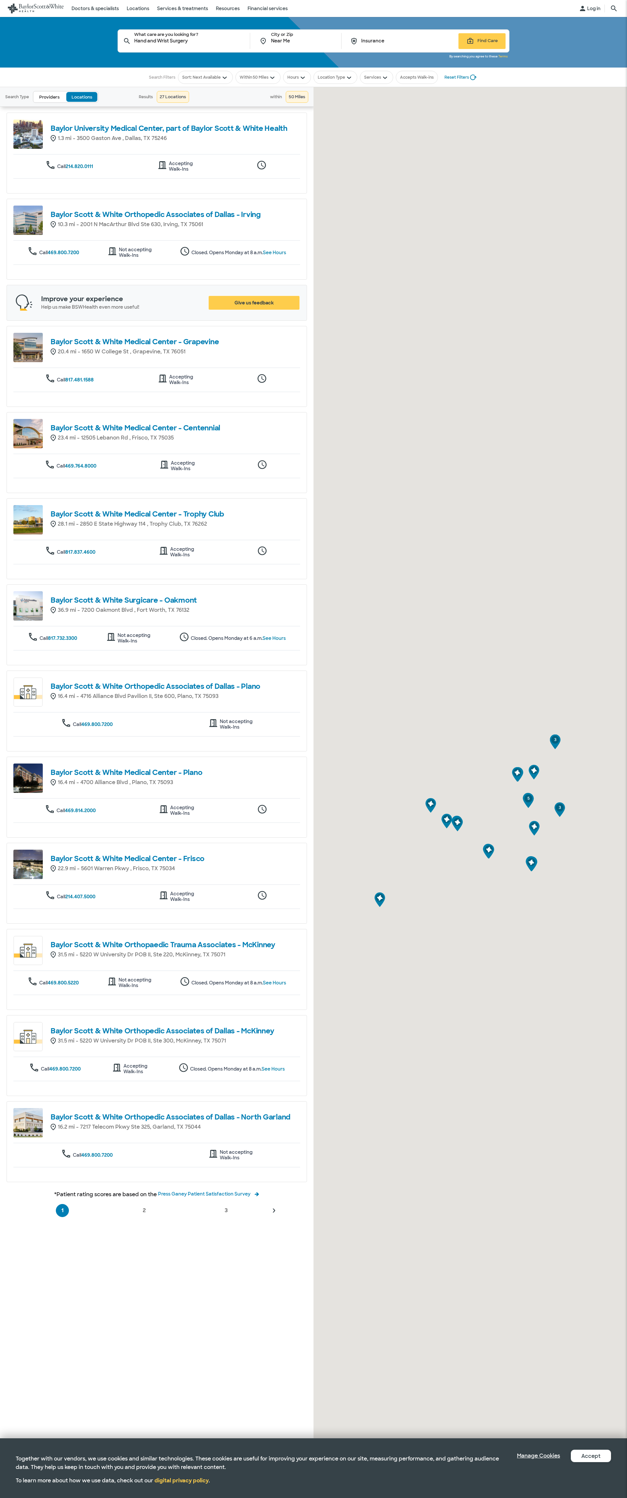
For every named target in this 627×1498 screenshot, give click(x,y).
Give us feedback (254, 303)
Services (372, 77)
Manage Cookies (538, 1455)
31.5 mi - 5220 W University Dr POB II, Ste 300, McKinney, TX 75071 (142, 1040)
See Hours (274, 252)
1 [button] (62, 1210)
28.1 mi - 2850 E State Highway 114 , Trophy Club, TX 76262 (132, 523)
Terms (503, 56)
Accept (591, 1456)
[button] (274, 1210)
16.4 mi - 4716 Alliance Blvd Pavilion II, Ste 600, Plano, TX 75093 (138, 696)
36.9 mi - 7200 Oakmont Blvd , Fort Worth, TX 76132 (123, 610)
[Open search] (614, 8)
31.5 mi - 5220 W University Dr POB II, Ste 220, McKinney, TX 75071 (141, 954)
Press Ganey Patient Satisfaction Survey (204, 1194)
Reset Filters (456, 77)
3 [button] (226, 1210)
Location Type (331, 77)
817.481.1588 (79, 380)
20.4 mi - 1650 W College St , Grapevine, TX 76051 (121, 351)
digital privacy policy (181, 1480)
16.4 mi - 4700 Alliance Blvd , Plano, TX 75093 (115, 782)
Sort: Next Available (201, 77)
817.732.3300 (62, 638)
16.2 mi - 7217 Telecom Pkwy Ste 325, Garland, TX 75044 (129, 1126)
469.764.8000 (80, 466)
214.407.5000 (80, 897)
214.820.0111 (79, 166)
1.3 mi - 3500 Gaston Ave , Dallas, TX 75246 (112, 138)
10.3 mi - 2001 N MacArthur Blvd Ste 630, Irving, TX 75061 (130, 224)
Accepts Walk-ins (417, 77)
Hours (293, 77)
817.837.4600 (80, 552)
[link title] (36, 8)
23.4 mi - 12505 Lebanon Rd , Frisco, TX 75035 (116, 437)
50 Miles (260, 77)
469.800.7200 (63, 252)
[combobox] (192, 41)
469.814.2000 (80, 810)
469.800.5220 (63, 983)
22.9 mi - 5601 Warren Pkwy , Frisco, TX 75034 (116, 868)
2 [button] (144, 1210)
